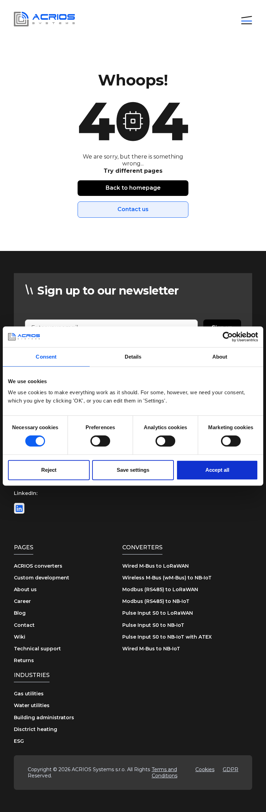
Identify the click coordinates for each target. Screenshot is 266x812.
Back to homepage (133, 187)
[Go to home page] (44, 19)
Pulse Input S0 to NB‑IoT (153, 625)
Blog (20, 613)
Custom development (41, 578)
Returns (24, 660)
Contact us (133, 209)
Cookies (204, 769)
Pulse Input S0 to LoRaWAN (157, 613)
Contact (24, 625)
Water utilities (32, 705)
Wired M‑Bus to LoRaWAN (155, 566)
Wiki (19, 637)
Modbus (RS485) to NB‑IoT (155, 601)
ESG (19, 741)
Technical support (37, 649)
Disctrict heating (35, 729)
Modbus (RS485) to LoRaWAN (160, 589)
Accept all (217, 470)
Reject (48, 470)
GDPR (230, 769)
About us (25, 589)
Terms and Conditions (164, 772)
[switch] (100, 440)
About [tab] (220, 357)
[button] (246, 19)
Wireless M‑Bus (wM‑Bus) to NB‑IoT (167, 578)
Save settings (133, 470)
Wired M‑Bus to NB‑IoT (151, 649)
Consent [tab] (46, 357)
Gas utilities (29, 694)
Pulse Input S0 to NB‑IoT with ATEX (167, 637)
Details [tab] (133, 357)
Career (22, 601)
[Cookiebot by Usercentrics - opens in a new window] (227, 337)
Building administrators (44, 717)
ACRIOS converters (38, 566)
